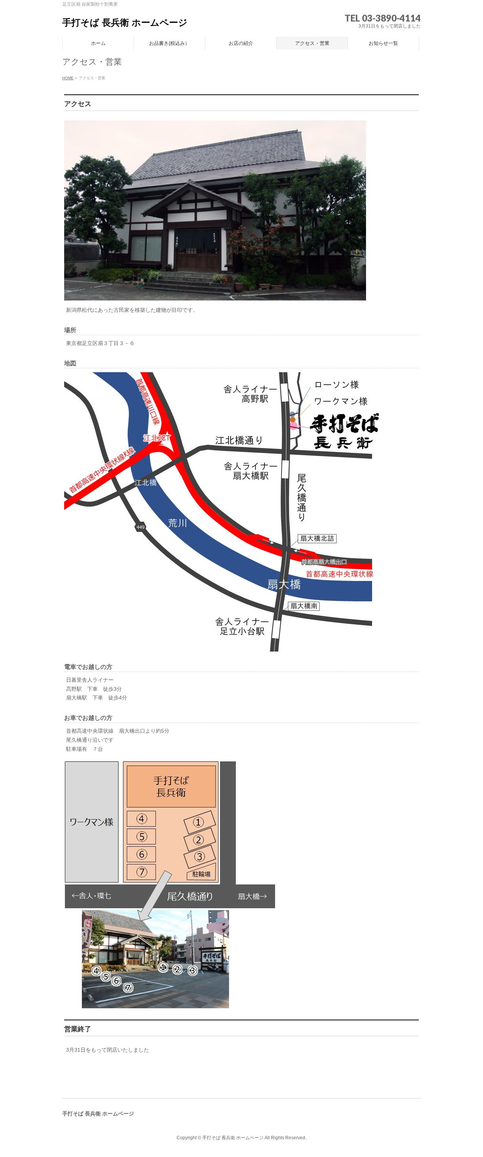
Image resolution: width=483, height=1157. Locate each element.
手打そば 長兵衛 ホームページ (125, 22)
